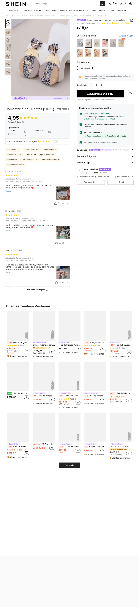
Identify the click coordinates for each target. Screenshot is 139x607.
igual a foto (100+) (47, 155)
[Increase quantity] (101, 85)
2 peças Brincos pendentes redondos (95, 342)
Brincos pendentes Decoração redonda (95, 446)
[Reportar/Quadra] (68, 203)
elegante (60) (12, 160)
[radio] (80, 43)
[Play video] (40, 57)
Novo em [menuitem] (37, 10)
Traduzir (8, 191)
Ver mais (69, 465)
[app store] (75, 569)
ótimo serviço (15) (50, 150)
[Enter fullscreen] (67, 94)
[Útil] (55, 203)
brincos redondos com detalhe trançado (44, 345)
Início (7, 16)
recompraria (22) (13, 150)
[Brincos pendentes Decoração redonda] (95, 427)
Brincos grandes (66, 16)
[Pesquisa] (102, 3)
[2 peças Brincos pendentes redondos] (95, 326)
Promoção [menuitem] (63, 10)
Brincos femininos (51, 16)
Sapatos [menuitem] (102, 10)
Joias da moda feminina (34, 16)
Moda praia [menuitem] (91, 10)
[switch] (55, 141)
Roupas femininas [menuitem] (76, 10)
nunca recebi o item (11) (16, 165)
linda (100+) (31, 155)
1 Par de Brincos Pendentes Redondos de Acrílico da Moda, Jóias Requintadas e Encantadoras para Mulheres (121, 393)
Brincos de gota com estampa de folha (18, 342)
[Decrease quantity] (91, 85)
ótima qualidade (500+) (51, 160)
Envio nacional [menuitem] (50, 10)
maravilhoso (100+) (14, 155)
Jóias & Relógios (17, 16)
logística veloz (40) (31, 150)
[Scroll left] (128, 10)
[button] (126, 3)
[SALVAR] (130, 93)
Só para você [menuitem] (26, 10)
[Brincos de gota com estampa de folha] (18, 326)
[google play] (81, 569)
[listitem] (18, 334)
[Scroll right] (131, 10)
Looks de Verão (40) (29, 160)
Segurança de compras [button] (93, 132)
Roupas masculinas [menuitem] (124, 10)
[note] (17, 356)
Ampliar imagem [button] (126, 36)
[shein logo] (16, 4)
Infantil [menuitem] (111, 10)
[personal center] (109, 3)
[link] (115, 3)
